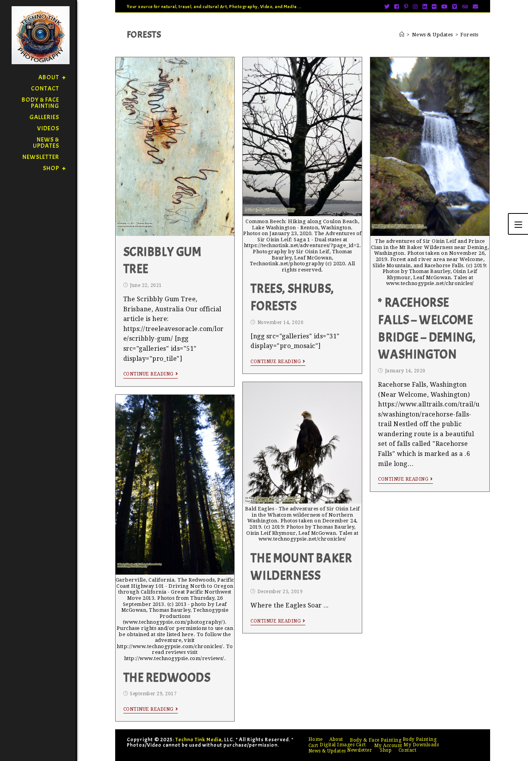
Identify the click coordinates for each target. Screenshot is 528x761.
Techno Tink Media (198, 739)
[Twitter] (387, 6)
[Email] (474, 6)
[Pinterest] (406, 6)
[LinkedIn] (425, 6)
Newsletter (359, 750)
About (336, 739)
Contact (408, 750)
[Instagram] (415, 6)
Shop (386, 750)
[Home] (402, 35)
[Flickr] (434, 6)
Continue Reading (148, 374)
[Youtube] (444, 6)
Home (315, 739)
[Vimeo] (455, 6)
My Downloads (421, 744)
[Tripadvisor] (465, 6)
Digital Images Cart (343, 744)
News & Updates (327, 751)
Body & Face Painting (375, 740)
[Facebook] (397, 6)
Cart (313, 745)
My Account (388, 745)
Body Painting (420, 739)
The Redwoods (167, 678)
